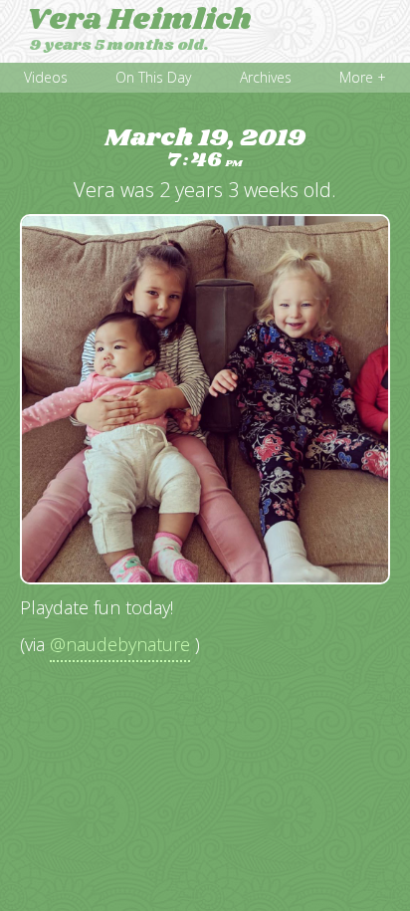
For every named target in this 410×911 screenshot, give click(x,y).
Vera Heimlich (139, 20)
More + (362, 77)
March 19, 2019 (205, 148)
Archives (266, 77)
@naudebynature (120, 644)
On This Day (153, 77)
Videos (46, 77)
